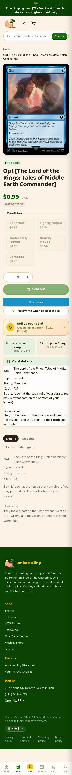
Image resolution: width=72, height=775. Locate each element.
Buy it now (36, 302)
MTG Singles (13, 623)
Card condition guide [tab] (20, 447)
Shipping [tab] (28, 439)
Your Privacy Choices (18, 672)
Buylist (9, 649)
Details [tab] (11, 439)
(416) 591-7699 (16, 694)
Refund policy (59, 739)
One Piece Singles (16, 636)
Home (7, 49)
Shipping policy (43, 739)
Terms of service (25, 739)
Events (9, 611)
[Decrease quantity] (9, 277)
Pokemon (11, 617)
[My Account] (23, 23)
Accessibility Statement (21, 665)
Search (59, 36)
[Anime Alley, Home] (10, 23)
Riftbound (11, 630)
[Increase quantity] (27, 277)
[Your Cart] (33, 23)
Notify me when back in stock (39, 310)
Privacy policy (9, 739)
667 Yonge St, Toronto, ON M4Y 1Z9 (29, 688)
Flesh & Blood (14, 643)
